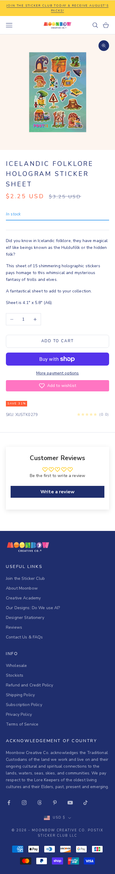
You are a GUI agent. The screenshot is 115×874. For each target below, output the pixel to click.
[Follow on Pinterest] (55, 803)
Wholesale (16, 665)
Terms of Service (22, 724)
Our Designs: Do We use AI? (33, 608)
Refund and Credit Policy (29, 685)
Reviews (14, 627)
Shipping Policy (20, 695)
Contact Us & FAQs (24, 637)
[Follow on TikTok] (85, 803)
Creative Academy (23, 598)
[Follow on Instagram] (24, 803)
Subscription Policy (24, 704)
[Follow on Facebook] (9, 803)
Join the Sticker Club (25, 578)
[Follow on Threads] (39, 803)
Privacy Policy (19, 714)
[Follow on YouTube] (70, 803)
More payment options (57, 373)
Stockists (14, 675)
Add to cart (57, 341)
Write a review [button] (57, 492)
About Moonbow (22, 588)
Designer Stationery (25, 617)
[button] (57, 385)
